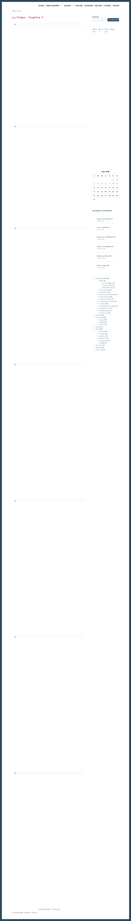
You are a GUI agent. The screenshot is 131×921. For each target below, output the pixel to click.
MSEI (98, 246)
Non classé (99, 345)
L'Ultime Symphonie (105, 299)
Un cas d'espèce (108, 283)
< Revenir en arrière (44, 909)
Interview (102, 336)
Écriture (98, 315)
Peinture (98, 347)
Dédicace (102, 322)
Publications (103, 341)
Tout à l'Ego (99, 350)
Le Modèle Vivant (104, 308)
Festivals (102, 334)
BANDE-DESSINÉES (52, 6)
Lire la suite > (56, 909)
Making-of (102, 338)
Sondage (101, 343)
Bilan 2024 (108, 256)
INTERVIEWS (88, 6)
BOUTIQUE (98, 6)
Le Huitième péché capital (107, 306)
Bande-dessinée (100, 278)
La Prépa (102, 304)
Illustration (99, 317)
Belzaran (99, 219)
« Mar (94, 202)
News (97, 329)
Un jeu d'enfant (107, 285)
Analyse (101, 331)
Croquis (101, 320)
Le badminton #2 (110, 237)
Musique (98, 327)
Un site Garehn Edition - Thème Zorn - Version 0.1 (24, 912)
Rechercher (95, 17)
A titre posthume (104, 290)
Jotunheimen (103, 292)
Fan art (101, 324)
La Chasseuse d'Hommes (106, 301)
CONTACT (116, 6)
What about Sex (108, 287)
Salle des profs (104, 311)
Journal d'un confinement (107, 294)
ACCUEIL (41, 6)
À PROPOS (107, 6)
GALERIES (67, 6)
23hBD (101, 281)
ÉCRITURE (79, 6)
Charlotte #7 (109, 219)
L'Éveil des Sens (104, 297)
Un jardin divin (103, 313)
